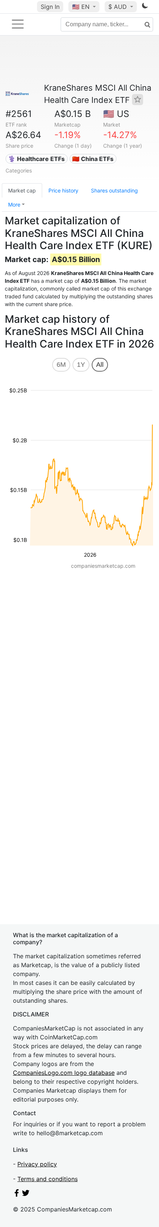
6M (61, 364)
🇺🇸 (80, 6)
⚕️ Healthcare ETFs (36, 158)
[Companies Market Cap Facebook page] (16, 1194)
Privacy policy (37, 1164)
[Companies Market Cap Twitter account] (26, 1194)
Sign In (50, 6)
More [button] (14, 204)
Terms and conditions (47, 1179)
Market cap (22, 190)
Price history (63, 190)
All (100, 364)
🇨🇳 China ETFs (93, 158)
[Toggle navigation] (18, 24)
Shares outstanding (114, 190)
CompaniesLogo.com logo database (64, 1072)
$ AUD (118, 6)
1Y (81, 364)
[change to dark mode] (145, 7)
